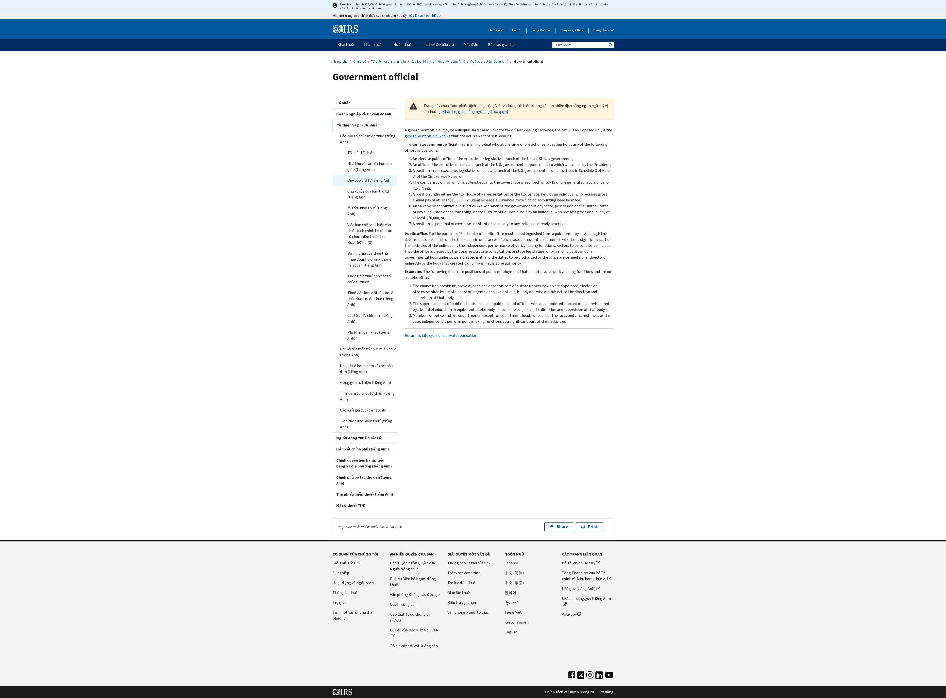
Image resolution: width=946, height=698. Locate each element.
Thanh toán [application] (374, 44)
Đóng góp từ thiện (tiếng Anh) (365, 382)
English (511, 632)
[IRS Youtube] (609, 674)
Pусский (512, 602)
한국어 (510, 592)
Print (593, 527)
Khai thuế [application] (346, 44)
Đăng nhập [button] (601, 30)
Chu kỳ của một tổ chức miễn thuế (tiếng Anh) (368, 352)
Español (511, 563)
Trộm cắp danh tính (463, 572)
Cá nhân (343, 103)
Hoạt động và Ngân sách (353, 582)
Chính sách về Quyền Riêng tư (569, 692)
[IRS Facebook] (571, 674)
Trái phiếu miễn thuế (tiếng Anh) (364, 494)
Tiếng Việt (538, 30)
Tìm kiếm (610, 45)
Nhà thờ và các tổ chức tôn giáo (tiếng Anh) (369, 166)
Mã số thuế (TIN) (351, 505)
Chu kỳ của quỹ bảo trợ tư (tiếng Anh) (368, 194)
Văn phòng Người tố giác (468, 612)
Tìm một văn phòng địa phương (352, 615)
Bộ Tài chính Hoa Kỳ (578, 563)
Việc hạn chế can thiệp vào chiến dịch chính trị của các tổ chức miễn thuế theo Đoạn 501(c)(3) (369, 233)
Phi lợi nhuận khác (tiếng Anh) (368, 335)
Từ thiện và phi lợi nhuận (388, 61)
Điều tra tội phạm (462, 602)
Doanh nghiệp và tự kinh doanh (363, 114)
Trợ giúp (496, 30)
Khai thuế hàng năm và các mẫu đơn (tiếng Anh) (366, 368)
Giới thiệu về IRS (346, 563)
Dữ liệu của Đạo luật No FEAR (414, 630)
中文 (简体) (514, 572)
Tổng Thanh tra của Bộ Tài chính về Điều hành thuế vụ (584, 575)
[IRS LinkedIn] (599, 674)
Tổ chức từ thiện (360, 152)
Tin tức (517, 30)
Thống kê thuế (345, 592)
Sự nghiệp (341, 572)
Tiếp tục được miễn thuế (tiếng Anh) (366, 424)
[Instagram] (589, 674)
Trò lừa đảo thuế (461, 582)
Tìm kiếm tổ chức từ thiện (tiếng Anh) (367, 396)
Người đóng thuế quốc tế (358, 438)
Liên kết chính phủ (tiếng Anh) (362, 449)
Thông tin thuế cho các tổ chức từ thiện (369, 279)
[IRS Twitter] (581, 674)
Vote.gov (569, 614)
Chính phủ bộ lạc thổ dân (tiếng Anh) (364, 480)
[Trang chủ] (345, 27)
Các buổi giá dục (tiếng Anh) (363, 410)
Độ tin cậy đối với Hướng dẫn (414, 645)
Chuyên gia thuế (571, 30)
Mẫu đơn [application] (471, 44)
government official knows (427, 136)
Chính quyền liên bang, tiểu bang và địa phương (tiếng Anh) (364, 463)
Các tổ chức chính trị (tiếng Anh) (370, 318)
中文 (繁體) (514, 582)
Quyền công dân (403, 604)
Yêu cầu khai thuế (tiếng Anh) (367, 210)
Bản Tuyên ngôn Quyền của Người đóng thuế (412, 566)
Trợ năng (605, 692)
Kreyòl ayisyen (517, 622)
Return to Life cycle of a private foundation (441, 335)
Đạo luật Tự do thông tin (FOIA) (410, 617)
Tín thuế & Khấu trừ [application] (437, 44)
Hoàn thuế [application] (402, 44)
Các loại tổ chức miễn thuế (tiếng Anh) (438, 61)
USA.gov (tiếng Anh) (578, 588)
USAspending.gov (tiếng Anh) (586, 598)
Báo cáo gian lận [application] (502, 44)
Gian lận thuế (458, 592)
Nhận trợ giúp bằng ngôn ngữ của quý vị (475, 111)
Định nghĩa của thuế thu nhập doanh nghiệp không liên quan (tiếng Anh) (369, 259)
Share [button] (562, 527)
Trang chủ (341, 61)
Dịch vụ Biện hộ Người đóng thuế (413, 581)
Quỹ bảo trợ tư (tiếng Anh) (489, 61)
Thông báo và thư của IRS (468, 563)
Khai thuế (359, 61)
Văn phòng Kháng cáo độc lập (415, 594)
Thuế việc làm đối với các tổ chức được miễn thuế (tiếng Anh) (370, 298)
